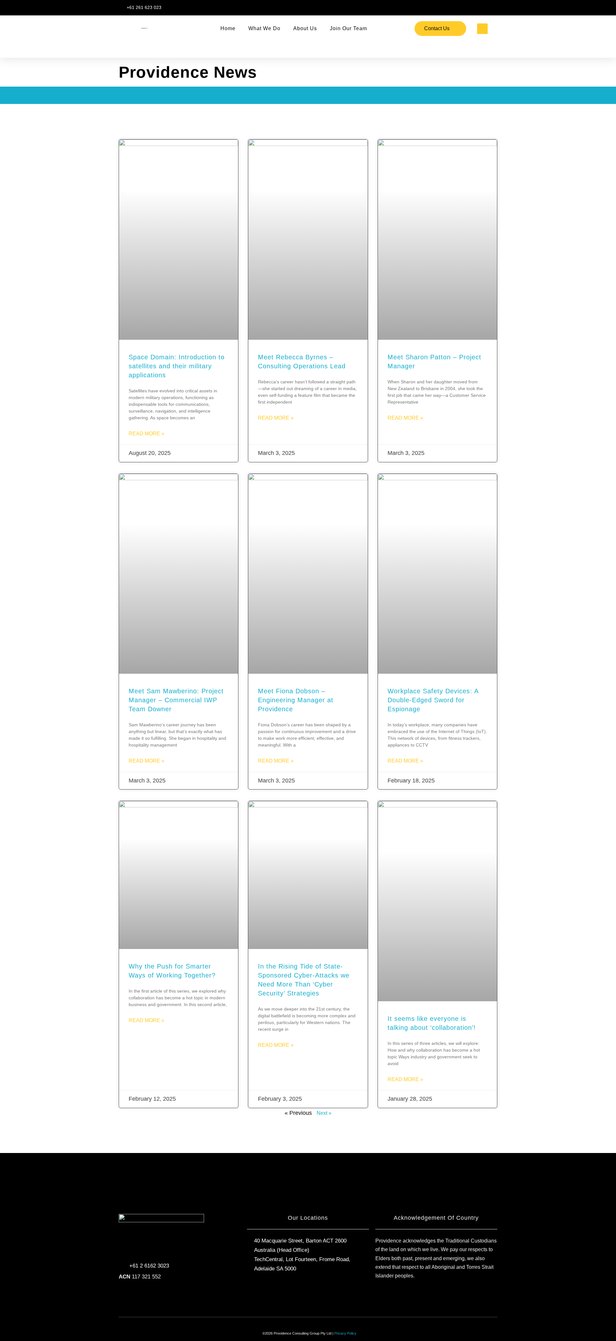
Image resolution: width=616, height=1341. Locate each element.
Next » (324, 1113)
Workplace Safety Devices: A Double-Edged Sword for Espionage (433, 700)
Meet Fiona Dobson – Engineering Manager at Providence (295, 700)
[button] (482, 28)
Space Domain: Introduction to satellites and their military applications (177, 366)
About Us (305, 28)
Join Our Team (348, 28)
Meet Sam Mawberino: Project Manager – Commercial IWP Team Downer (176, 700)
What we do (264, 28)
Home (227, 28)
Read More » (146, 433)
